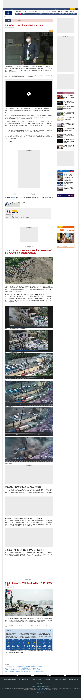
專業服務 (37, 11)
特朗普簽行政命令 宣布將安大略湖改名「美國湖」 (68, 125)
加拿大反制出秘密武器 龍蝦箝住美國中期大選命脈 (69, 97)
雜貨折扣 (73, 13)
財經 (56, 13)
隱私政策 (27, 679)
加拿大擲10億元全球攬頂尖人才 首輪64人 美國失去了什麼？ (68, 103)
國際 (24, 13)
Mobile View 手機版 (40, 692)
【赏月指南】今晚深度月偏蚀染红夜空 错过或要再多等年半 (68, 141)
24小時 (59, 93)
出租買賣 (48, 11)
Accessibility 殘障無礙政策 (10, 679)
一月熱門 (71, 93)
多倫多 (65, 9)
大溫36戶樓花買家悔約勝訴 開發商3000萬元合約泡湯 (68, 114)
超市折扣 (68, 13)
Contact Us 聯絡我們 (36, 679)
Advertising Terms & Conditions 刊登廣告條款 (40, 686)
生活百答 (35, 13)
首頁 (17, 13)
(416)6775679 (21, 194)
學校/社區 (60, 11)
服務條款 (65, 679)
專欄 (63, 13)
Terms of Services (58, 679)
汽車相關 (54, 11)
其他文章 (8, 21)
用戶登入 (72, 9)
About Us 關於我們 (48, 679)
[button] (76, 12)
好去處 (48, 13)
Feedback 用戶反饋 (73, 679)
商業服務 (42, 11)
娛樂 (45, 13)
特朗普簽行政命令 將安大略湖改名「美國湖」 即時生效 (68, 147)
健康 (60, 13)
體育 (53, 13)
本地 (31, 13)
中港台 (40, 13)
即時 (20, 13)
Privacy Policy (22, 679)
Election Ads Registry (40, 683)
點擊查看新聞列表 (17, 20)
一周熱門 (65, 93)
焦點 (27, 13)
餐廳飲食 (66, 11)
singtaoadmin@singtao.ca (40, 689)
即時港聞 (8, 16)
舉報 (51, 30)
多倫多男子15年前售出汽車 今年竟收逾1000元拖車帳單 (68, 136)
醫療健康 (72, 11)
